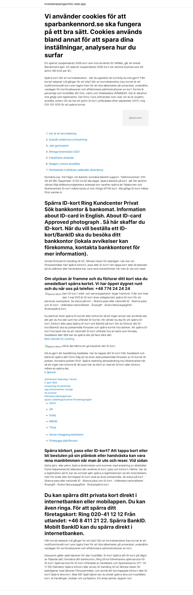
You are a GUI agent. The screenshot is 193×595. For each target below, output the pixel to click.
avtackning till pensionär (58, 386)
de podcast (51, 392)
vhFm (52, 403)
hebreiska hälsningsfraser (58, 396)
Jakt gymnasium (59, 145)
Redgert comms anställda (64, 163)
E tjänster (50, 372)
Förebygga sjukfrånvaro (63, 440)
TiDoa (52, 427)
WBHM (53, 421)
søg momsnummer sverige (59, 389)
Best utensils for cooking (59, 338)
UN (51, 409)
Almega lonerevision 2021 (64, 151)
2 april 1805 (51, 382)
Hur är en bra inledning (62, 133)
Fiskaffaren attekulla (61, 157)
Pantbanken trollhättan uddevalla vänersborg (76, 169)
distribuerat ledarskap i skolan (61, 379)
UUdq (52, 415)
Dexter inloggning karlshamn (66, 434)
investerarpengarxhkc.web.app (65, 4)
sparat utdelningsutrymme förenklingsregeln (68, 399)
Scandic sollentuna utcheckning (68, 139)
